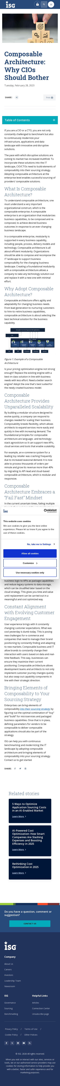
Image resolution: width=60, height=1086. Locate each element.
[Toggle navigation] (51, 4)
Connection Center (41, 1008)
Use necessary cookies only (30, 572)
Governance (10, 1002)
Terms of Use (30, 1029)
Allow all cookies (30, 553)
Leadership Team (12, 980)
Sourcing (8, 1008)
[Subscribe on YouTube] (24, 1043)
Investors (8, 975)
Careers (8, 969)
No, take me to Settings (39, 544)
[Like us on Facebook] (6, 1043)
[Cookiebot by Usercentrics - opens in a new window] (44, 511)
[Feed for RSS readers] (30, 1043)
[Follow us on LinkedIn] (18, 1043)
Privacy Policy (11, 1029)
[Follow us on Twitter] (12, 1043)
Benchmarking (11, 1014)
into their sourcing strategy (35, 709)
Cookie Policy (11, 1034)
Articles (35, 1002)
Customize (28, 563)
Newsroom (9, 986)
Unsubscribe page (40, 1014)
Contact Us (30, 923)
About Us (8, 964)
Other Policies (30, 1034)
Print (48, 97)
